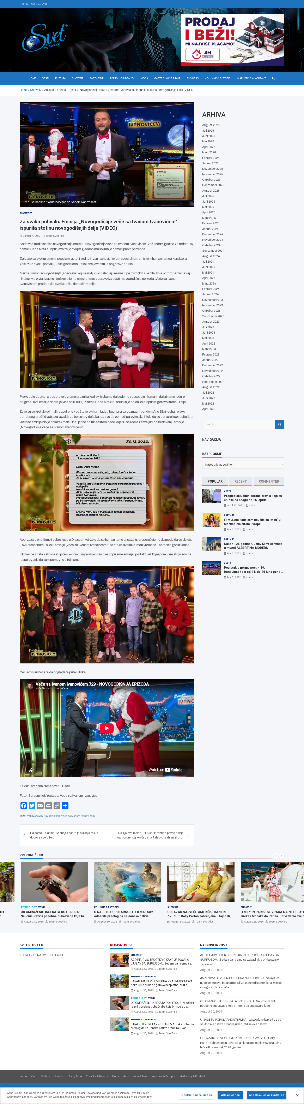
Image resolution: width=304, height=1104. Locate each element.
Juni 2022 (208, 398)
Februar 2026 (210, 158)
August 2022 (211, 387)
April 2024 (208, 278)
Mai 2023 (208, 338)
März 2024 (209, 283)
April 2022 (208, 409)
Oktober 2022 (211, 376)
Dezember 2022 (212, 365)
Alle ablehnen (230, 1095)
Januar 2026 (210, 163)
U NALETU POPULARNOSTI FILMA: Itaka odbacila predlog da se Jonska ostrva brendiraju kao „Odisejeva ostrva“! (111, 916)
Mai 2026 (208, 141)
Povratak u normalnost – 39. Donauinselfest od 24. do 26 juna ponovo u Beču (254, 572)
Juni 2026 (208, 136)
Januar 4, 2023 (32, 236)
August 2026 (211, 125)
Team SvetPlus (55, 236)
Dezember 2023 (212, 300)
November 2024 (212, 239)
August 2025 (211, 190)
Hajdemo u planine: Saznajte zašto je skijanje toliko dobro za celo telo (64, 835)
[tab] (215, 481)
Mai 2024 (208, 272)
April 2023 (208, 343)
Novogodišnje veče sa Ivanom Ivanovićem (69, 816)
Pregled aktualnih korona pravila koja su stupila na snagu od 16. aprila (253, 498)
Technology (16, 907)
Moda (144, 78)
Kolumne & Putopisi (218, 78)
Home (32, 78)
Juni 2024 (208, 267)
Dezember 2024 (212, 234)
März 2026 (209, 152)
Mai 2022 (208, 403)
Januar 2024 (210, 294)
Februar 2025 (210, 223)
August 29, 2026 (241, 921)
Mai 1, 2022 (234, 529)
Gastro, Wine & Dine (167, 78)
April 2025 (208, 212)
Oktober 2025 (211, 179)
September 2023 (213, 316)
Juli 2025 (208, 196)
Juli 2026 (208, 130)
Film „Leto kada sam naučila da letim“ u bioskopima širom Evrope (252, 522)
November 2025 (212, 174)
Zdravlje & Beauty (122, 78)
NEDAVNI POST (121, 945)
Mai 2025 (208, 207)
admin (252, 505)
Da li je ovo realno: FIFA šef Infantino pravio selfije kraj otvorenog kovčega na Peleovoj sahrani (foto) (150, 835)
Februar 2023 (210, 354)
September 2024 (213, 250)
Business (193, 78)
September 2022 (213, 381)
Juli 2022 (208, 392)
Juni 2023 (208, 332)
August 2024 (211, 256)
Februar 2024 (211, 289)
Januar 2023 (210, 360)
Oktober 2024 (211, 245)
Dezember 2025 (212, 168)
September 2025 (213, 185)
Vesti (45, 78)
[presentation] (275, 856)
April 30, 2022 (235, 505)
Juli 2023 (208, 327)
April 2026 (208, 147)
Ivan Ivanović (34, 816)
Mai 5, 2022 (234, 577)
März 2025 (209, 218)
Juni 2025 (208, 201)
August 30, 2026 (21, 921)
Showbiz (78, 78)
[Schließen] (297, 1095)
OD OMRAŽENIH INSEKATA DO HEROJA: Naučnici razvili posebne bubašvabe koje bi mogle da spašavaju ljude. (40, 916)
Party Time (97, 78)
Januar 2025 (210, 229)
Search (279, 424)
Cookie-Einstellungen (196, 1095)
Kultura (60, 78)
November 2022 (212, 370)
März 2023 (209, 349)
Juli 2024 (208, 261)
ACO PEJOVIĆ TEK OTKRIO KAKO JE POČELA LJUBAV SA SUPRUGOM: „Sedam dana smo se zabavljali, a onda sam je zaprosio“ (161, 963)
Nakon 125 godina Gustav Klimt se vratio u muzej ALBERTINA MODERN (253, 546)
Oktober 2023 (211, 310)
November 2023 (212, 305)
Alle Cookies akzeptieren (266, 1095)
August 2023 (211, 321)
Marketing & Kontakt (251, 78)
